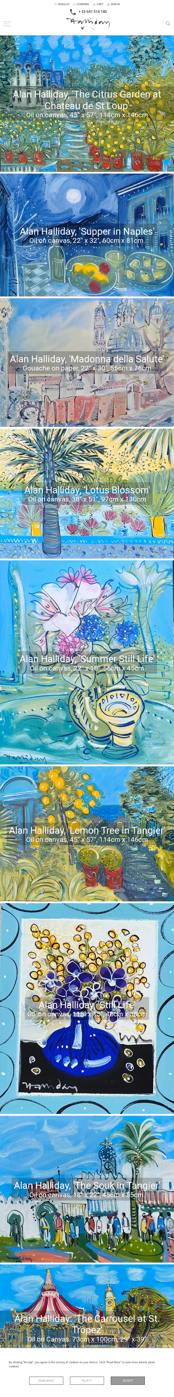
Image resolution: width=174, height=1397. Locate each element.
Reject (87, 1380)
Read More (46, 1380)
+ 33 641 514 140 (93, 12)
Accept (128, 1380)
